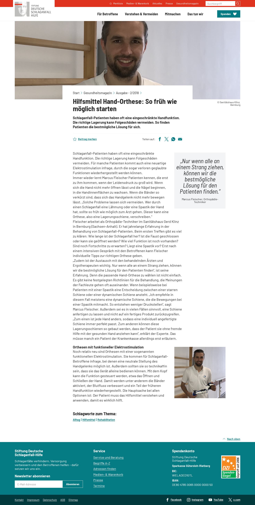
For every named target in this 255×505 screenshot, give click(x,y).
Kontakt (19, 499)
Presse (98, 480)
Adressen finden (104, 469)
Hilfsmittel (88, 420)
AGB (62, 499)
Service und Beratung (108, 457)
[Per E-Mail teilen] (180, 138)
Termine (99, 486)
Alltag (76, 420)
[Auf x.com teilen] (166, 138)
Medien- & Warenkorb (108, 474)
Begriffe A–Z (101, 463)
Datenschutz (50, 499)
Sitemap (73, 499)
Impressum (33, 499)
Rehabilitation (106, 420)
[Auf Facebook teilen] (160, 138)
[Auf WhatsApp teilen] (173, 138)
